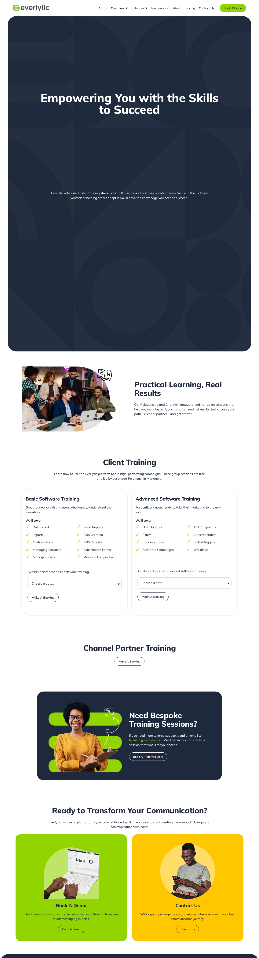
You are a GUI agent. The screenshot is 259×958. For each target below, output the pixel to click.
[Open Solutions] (146, 8)
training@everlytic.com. (146, 740)
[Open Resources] (168, 8)
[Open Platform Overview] (127, 8)
